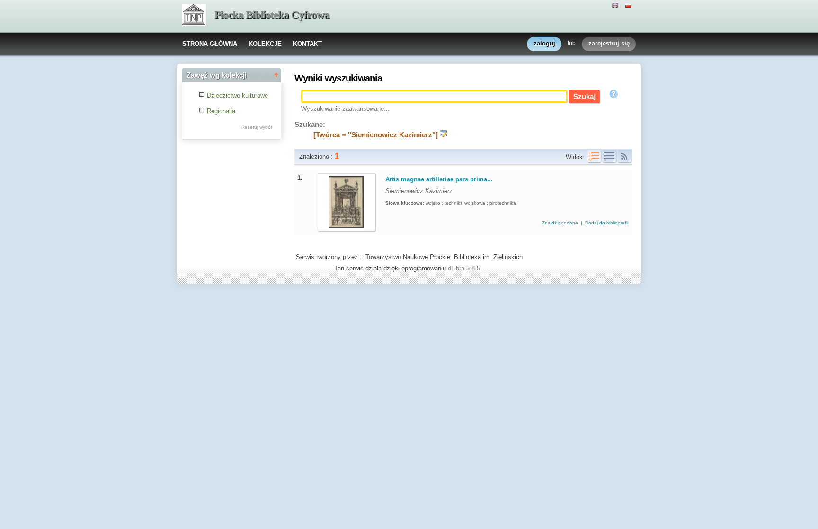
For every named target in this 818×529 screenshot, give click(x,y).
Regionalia (221, 111)
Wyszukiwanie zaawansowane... (345, 108)
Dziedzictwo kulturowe (237, 95)
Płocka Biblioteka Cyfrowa (271, 15)
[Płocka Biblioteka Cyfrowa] (194, 15)
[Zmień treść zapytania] (443, 135)
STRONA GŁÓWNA (209, 43)
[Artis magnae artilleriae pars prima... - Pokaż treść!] (346, 226)
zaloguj (544, 43)
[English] (616, 4)
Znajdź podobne (560, 222)
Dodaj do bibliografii (606, 222)
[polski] (629, 4)
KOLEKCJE (265, 43)
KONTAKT (307, 43)
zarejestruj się (609, 43)
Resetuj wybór (256, 127)
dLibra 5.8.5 (465, 268)
